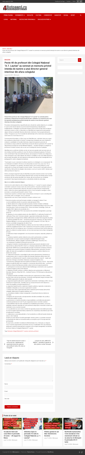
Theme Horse (30, 452)
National (13, 19)
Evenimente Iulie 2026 (10, 421)
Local (6, 19)
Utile (5, 427)
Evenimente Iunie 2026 (10, 423)
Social (66, 15)
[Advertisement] (42, 34)
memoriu (30, 331)
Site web (7, 398)
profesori (36, 331)
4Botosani (16, 75)
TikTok (74, 1)
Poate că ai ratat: (10, 416)
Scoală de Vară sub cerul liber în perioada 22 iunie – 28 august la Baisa (12, 435)
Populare (7, 425)
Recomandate (15, 425)
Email (6, 391)
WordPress (50, 452)
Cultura (38, 15)
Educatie (30, 15)
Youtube (68, 1)
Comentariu (8, 364)
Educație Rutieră (43, 19)
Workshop (27, 427)
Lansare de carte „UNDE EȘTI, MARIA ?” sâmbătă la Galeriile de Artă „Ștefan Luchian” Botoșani (42, 342)
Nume (6, 384)
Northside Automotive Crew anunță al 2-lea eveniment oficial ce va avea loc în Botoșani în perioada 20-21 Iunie (73, 437)
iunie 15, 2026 (27, 440)
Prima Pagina (8, 15)
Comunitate (48, 15)
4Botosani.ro (15, 452)
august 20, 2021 (9, 75)
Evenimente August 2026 (11, 419)
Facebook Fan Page (60, 1)
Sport (73, 15)
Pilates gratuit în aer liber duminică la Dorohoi (51, 434)
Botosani (10, 331)
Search (79, 60)
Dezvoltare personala (27, 19)
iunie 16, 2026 (7, 440)
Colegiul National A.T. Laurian (20, 331)
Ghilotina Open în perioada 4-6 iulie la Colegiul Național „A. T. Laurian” (32, 435)
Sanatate (57, 15)
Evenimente (19, 15)
